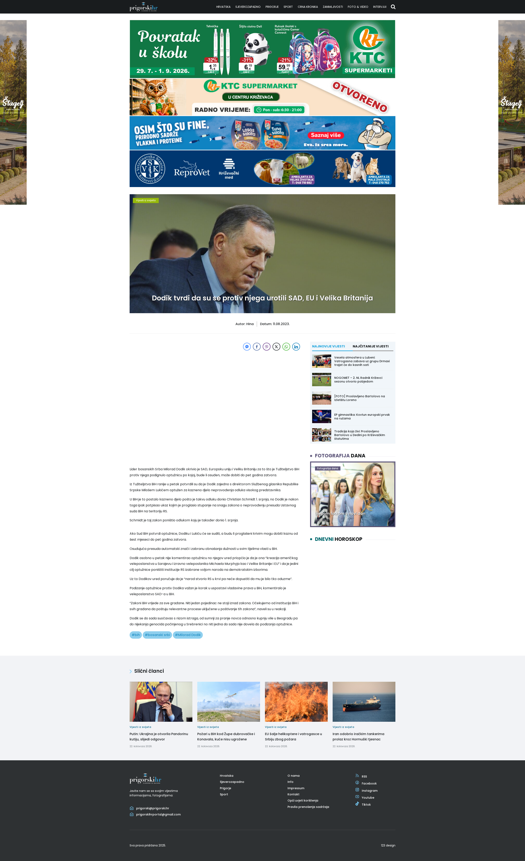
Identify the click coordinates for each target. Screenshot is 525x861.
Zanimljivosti (333, 7)
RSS (364, 776)
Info (290, 782)
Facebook (369, 783)
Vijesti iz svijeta (146, 200)
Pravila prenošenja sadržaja (308, 807)
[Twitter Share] (276, 347)
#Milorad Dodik (188, 635)
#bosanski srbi (157, 635)
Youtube (368, 798)
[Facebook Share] (257, 347)
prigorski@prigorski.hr (152, 808)
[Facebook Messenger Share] (247, 347)
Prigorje (272, 7)
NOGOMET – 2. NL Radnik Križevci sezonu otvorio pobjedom (358, 380)
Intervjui (379, 7)
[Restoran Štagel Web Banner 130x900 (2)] (13, 203)
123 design (388, 845)
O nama (294, 776)
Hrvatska (223, 7)
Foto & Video (358, 7)
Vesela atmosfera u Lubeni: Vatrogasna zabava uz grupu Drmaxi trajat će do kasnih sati (362, 361)
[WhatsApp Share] (286, 347)
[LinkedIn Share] (296, 347)
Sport (288, 7)
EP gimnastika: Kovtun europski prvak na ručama (362, 416)
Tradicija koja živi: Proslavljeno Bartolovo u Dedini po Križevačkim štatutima (359, 435)
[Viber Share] (266, 347)
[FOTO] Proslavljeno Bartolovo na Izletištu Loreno (359, 398)
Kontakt (293, 794)
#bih (136, 635)
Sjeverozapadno (248, 7)
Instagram (370, 791)
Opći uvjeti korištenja (303, 800)
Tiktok (366, 805)
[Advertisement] (215, 380)
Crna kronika (308, 7)
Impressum (296, 788)
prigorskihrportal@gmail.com (158, 814)
